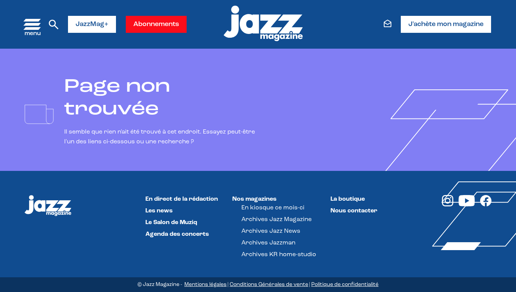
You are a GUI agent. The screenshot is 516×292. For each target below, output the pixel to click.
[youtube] (467, 205)
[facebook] (485, 205)
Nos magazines (254, 199)
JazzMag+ (92, 24)
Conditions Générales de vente (269, 284)
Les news (159, 211)
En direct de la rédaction (181, 199)
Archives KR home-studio (278, 255)
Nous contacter (354, 211)
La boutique (348, 199)
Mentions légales (205, 284)
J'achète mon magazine (446, 24)
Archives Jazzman (268, 243)
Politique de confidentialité (345, 284)
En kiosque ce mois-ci (272, 208)
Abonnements (156, 24)
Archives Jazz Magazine (276, 220)
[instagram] (447, 205)
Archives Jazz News (270, 231)
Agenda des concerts (177, 234)
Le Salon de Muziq (171, 223)
